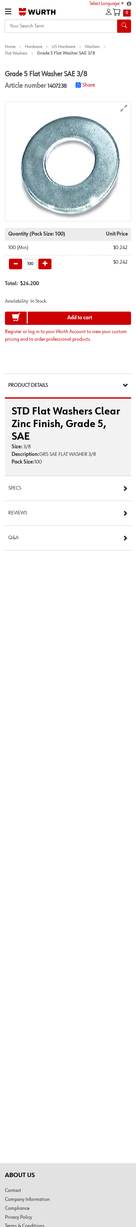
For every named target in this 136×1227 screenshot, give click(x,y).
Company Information (27, 1199)
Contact (13, 1190)
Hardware (33, 46)
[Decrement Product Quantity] (15, 264)
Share (88, 85)
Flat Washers (16, 53)
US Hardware (63, 46)
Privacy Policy (18, 1217)
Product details (28, 385)
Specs (14, 488)
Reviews (17, 513)
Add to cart (79, 318)
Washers (92, 46)
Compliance (17, 1208)
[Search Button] (124, 26)
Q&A (13, 538)
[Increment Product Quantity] (44, 264)
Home (10, 46)
